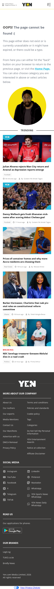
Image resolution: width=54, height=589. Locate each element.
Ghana (6, 314)
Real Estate (8, 267)
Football (7, 175)
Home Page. (42, 68)
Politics (7, 362)
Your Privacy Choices (30, 587)
